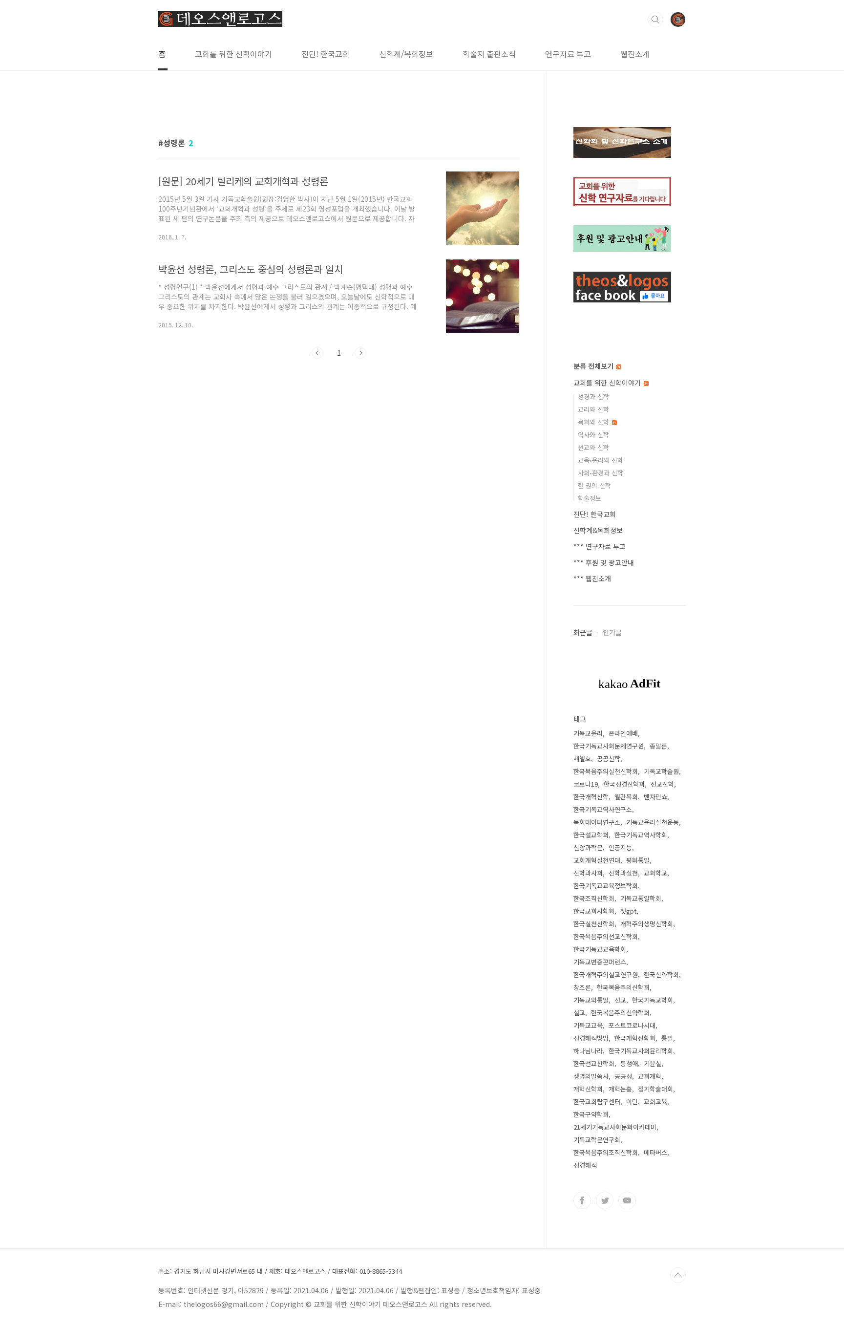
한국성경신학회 (624, 784)
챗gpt (628, 911)
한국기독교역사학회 (640, 834)
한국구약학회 (591, 1114)
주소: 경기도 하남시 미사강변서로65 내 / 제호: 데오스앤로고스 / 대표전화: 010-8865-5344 (280, 1271)
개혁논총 (620, 1088)
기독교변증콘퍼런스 (599, 961)
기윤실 (652, 1063)
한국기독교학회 (652, 1000)
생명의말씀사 (591, 1076)
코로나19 (585, 784)
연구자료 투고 (568, 54)
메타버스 (655, 1152)
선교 (620, 1000)
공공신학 (608, 758)
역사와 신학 (593, 434)
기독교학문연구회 (596, 1139)
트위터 (604, 1200)
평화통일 (638, 860)
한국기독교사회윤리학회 (641, 1050)
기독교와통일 (591, 1000)
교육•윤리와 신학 (600, 460)
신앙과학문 (588, 847)
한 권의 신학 (594, 485)
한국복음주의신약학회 (620, 1012)
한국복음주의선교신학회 (605, 936)
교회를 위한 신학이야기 (233, 54)
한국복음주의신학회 (623, 987)
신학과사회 (588, 873)
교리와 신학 (593, 409)
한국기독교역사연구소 (602, 809)
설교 (579, 1012)
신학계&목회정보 (598, 530)
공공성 (623, 1076)
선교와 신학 (593, 447)
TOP (678, 1275)
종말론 (658, 745)
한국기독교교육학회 (599, 949)
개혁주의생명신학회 (646, 923)
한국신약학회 (661, 974)
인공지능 (620, 847)
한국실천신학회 (593, 923)
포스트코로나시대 (632, 1025)
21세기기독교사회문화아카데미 (614, 1127)
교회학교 (655, 873)
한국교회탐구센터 (596, 1101)
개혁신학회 (588, 1088)
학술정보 (589, 498)
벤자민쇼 (655, 796)
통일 (667, 1038)
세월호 (582, 758)
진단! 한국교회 (325, 54)
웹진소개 (635, 54)
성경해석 (585, 1165)
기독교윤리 (588, 733)
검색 (655, 19)
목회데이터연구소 (596, 822)
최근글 (582, 632)
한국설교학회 (591, 834)
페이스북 (582, 1200)
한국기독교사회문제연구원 (608, 745)
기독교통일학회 (640, 898)
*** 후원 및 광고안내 (603, 562)
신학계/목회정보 (406, 54)
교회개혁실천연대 (596, 860)
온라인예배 (623, 733)
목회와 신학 (594, 422)
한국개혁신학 (591, 796)
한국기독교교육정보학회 (605, 885)
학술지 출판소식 (489, 54)
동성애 (629, 1063)
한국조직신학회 (593, 898)
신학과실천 (623, 873)
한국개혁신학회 (634, 1038)
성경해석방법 (591, 1038)
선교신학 (662, 784)
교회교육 (655, 1101)
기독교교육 (588, 1025)
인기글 (612, 632)
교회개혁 (649, 1076)
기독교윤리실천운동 (652, 822)
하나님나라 (588, 1050)
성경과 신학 (593, 396)
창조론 (582, 987)
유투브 (627, 1200)
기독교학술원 (661, 771)
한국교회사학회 (593, 911)
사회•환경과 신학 (600, 472)
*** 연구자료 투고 (599, 546)
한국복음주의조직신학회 (605, 1152)
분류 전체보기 (594, 366)
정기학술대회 (655, 1088)
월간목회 (626, 796)
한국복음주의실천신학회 (605, 771)
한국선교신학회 (593, 1063)
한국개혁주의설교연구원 (605, 974)
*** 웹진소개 (592, 578)
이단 (632, 1101)
